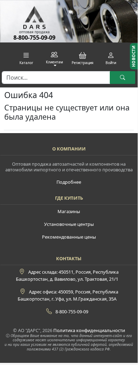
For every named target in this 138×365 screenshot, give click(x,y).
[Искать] (122, 77)
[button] (26, 58)
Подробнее (68, 182)
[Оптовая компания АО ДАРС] (34, 15)
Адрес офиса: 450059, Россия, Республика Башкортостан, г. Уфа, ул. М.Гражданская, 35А (68, 295)
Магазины (69, 211)
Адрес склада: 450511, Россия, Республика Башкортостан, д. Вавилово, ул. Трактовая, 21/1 (67, 275)
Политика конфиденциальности (89, 330)
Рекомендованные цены (69, 237)
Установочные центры (69, 224)
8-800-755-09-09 (34, 37)
